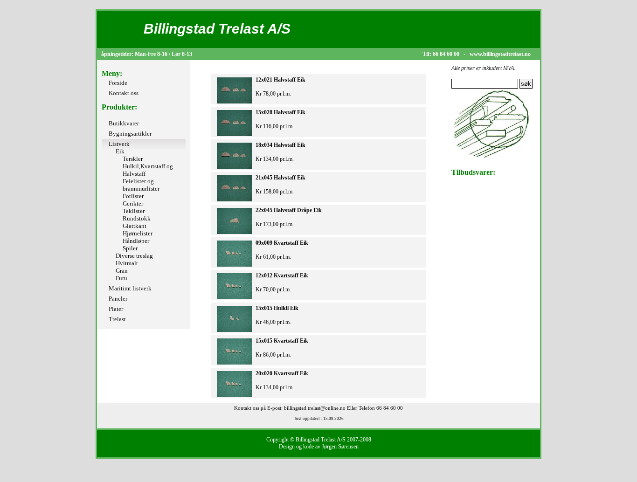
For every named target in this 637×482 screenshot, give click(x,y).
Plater (116, 308)
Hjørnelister (137, 233)
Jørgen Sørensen (340, 446)
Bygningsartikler (130, 133)
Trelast (117, 319)
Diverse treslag (134, 255)
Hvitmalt (127, 263)
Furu (121, 278)
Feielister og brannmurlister (141, 185)
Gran (122, 270)
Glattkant (134, 225)
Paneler (118, 298)
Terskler (133, 158)
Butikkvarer (124, 123)
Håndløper (136, 240)
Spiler (130, 248)
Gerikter (133, 203)
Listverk (119, 143)
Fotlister (133, 196)
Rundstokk (137, 218)
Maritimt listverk (130, 288)
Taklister (134, 210)
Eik (120, 151)
